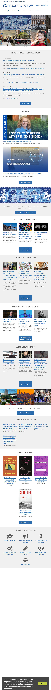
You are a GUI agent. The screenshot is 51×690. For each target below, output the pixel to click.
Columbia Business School (12, 68)
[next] (49, 30)
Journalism (24, 82)
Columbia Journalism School (13, 82)
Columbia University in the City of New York (14, 1)
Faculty (8, 98)
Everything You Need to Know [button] (25, 213)
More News (25, 103)
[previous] (2, 30)
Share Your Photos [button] (25, 413)
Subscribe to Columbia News (41, 5)
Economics (41, 68)
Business (22, 68)
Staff (17, 98)
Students (13, 98)
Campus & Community (32, 82)
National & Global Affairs (31, 68)
